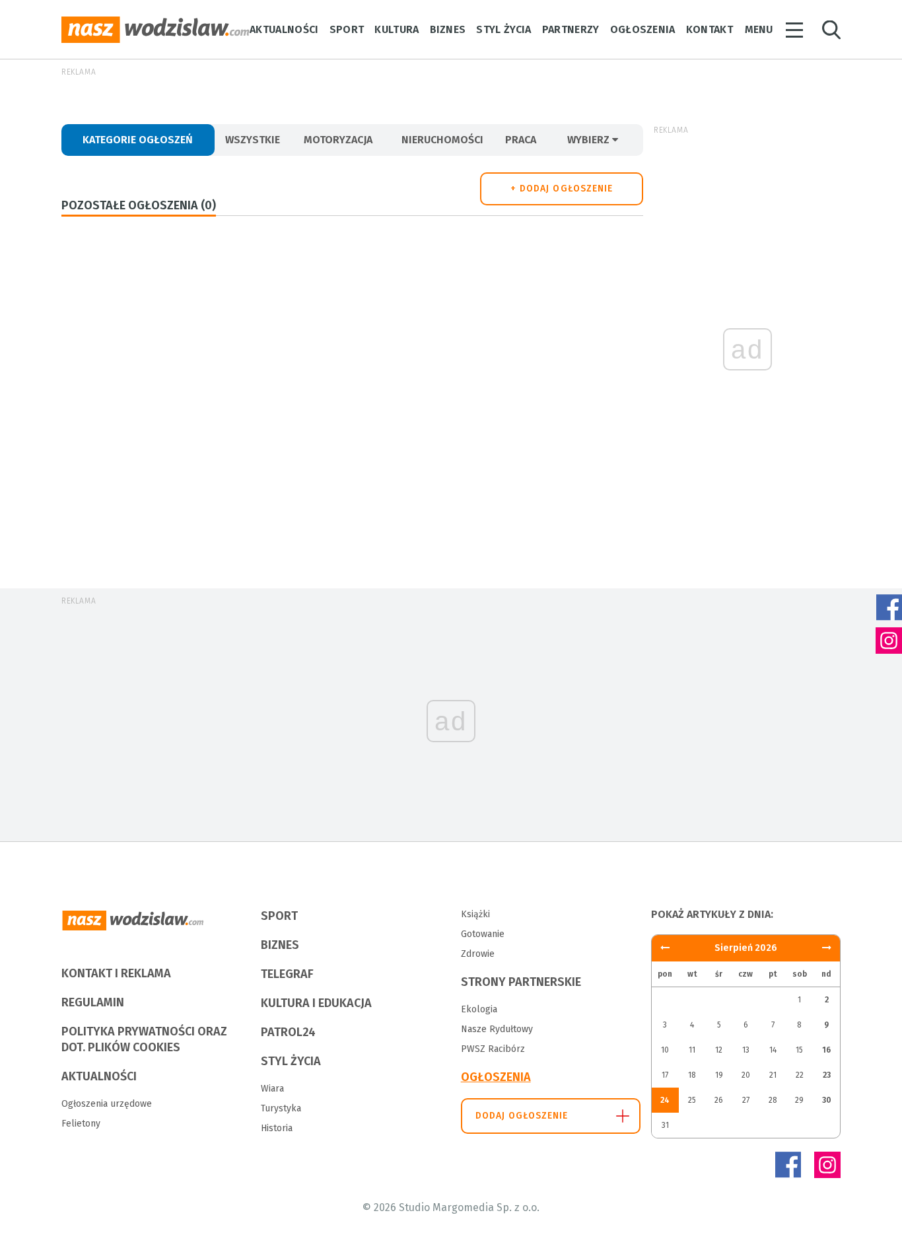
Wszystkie (252, 139)
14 (773, 1050)
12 (718, 1050)
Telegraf (287, 974)
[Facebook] (788, 1165)
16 (826, 1050)
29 (799, 1100)
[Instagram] (827, 1165)
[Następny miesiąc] (665, 948)
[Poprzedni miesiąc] (826, 948)
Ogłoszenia (643, 29)
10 (665, 1050)
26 (718, 1100)
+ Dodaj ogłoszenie (561, 188)
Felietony (80, 1123)
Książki (475, 914)
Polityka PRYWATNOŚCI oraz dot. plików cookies (144, 1039)
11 (692, 1050)
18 (692, 1075)
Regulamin (92, 1002)
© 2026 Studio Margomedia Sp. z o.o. (451, 1207)
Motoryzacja (338, 139)
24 (665, 1100)
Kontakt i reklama (116, 973)
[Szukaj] (831, 30)
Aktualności (284, 29)
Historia (277, 1128)
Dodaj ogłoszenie (522, 1115)
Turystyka (281, 1108)
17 (665, 1075)
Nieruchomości (442, 139)
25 (692, 1100)
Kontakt (709, 29)
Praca (520, 139)
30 (826, 1100)
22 (800, 1075)
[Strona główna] (155, 30)
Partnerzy (571, 29)
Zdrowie (478, 953)
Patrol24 (288, 1032)
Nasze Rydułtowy (497, 1029)
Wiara (272, 1088)
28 (773, 1100)
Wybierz (589, 139)
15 (799, 1050)
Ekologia (479, 1009)
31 (665, 1125)
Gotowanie (482, 934)
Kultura (396, 29)
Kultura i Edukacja (316, 1003)
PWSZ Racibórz (493, 1049)
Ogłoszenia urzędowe (106, 1103)
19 (719, 1075)
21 (773, 1075)
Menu (759, 29)
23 (827, 1075)
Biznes (448, 29)
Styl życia (503, 29)
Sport (347, 29)
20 (746, 1075)
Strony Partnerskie (521, 982)
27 (745, 1100)
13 (745, 1050)
